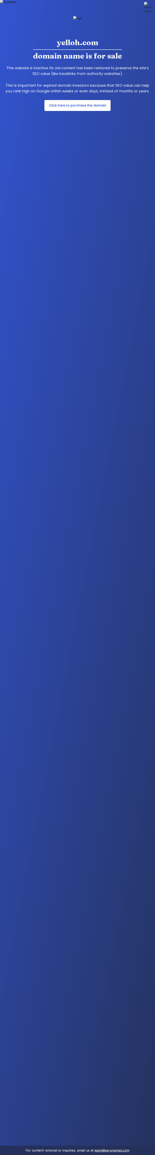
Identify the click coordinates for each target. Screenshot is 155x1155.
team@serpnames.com (111, 1150)
